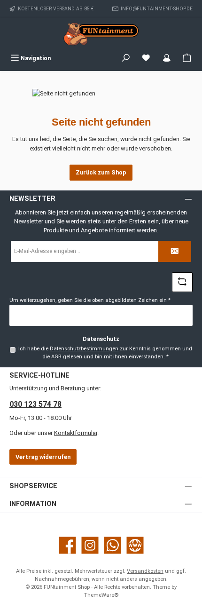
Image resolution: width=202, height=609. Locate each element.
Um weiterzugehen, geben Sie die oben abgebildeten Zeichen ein (90, 300)
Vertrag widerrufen (43, 456)
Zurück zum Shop (101, 172)
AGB (56, 357)
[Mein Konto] (166, 58)
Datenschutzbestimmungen (84, 349)
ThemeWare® (101, 595)
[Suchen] (126, 58)
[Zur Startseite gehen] (101, 34)
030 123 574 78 (35, 404)
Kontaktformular (75, 432)
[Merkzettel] (146, 58)
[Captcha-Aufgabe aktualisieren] (182, 282)
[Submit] (174, 251)
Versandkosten (145, 571)
